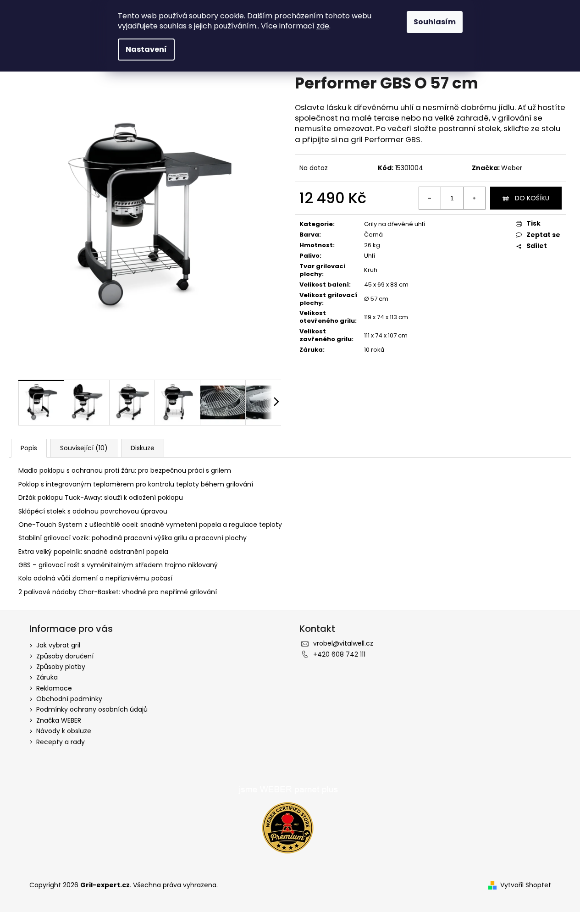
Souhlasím (435, 22)
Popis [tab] (29, 448)
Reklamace (54, 688)
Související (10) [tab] (84, 448)
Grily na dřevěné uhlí (394, 224)
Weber (511, 167)
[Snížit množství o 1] (430, 198)
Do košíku (532, 198)
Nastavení (146, 49)
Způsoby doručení (65, 656)
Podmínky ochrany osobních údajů (92, 709)
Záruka (47, 677)
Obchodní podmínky (69, 698)
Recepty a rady (60, 741)
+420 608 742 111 (339, 654)
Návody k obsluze (63, 730)
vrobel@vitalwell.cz (343, 643)
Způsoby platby (60, 666)
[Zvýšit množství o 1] (474, 198)
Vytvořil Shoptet (525, 885)
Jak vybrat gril (58, 645)
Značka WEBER (58, 720)
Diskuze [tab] (143, 448)
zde (322, 26)
